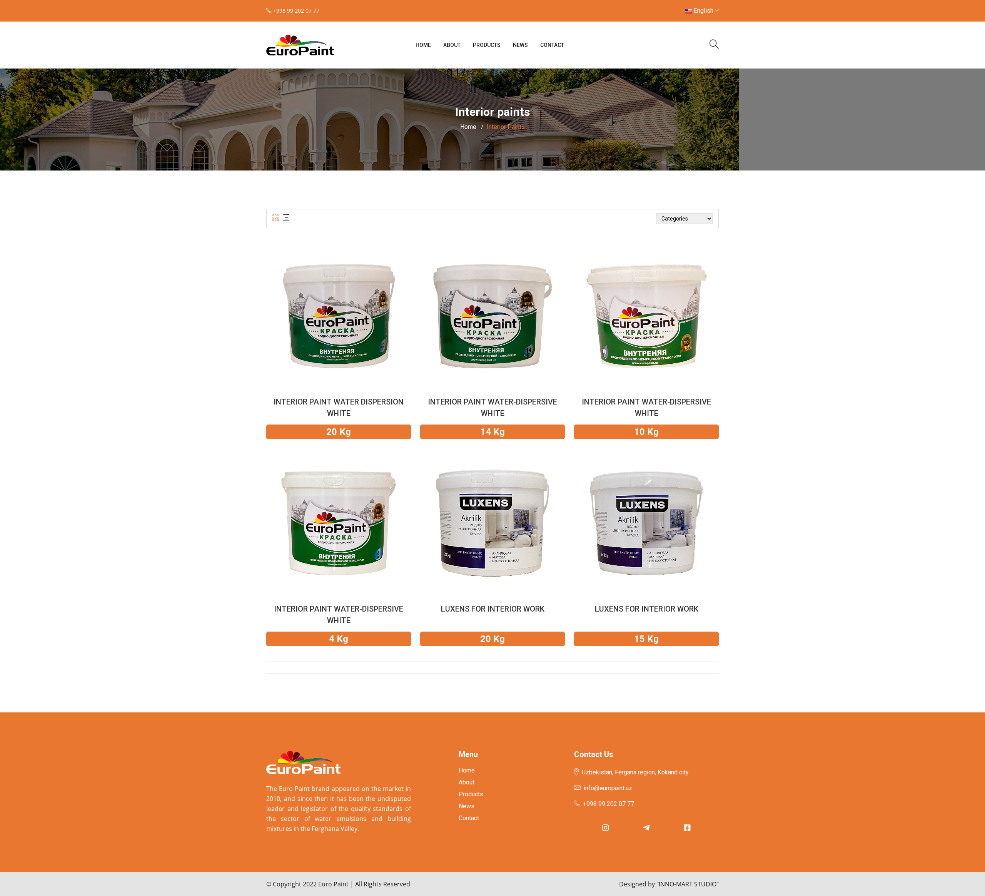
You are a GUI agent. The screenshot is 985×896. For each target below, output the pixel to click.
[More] (338, 325)
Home (423, 45)
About (452, 45)
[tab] (275, 218)
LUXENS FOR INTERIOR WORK (492, 608)
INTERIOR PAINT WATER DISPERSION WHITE (339, 407)
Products (487, 45)
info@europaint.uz (608, 788)
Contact (552, 45)
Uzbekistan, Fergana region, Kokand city (635, 772)
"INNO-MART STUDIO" (687, 884)
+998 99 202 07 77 (608, 803)
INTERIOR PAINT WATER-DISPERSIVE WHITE (492, 407)
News (520, 45)
